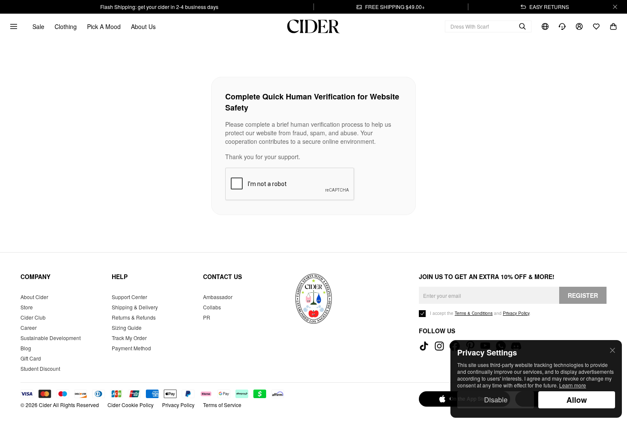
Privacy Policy (178, 404)
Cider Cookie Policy (130, 404)
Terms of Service (222, 404)
